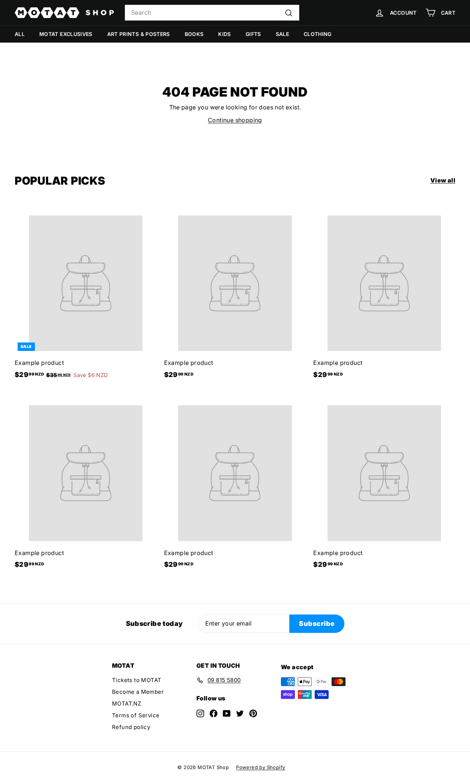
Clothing (318, 34)
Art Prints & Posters (138, 34)
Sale (282, 34)
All (20, 34)
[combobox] (212, 13)
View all (442, 180)
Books (194, 34)
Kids (224, 34)
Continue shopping (235, 120)
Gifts (253, 34)
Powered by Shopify (260, 767)
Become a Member (138, 691)
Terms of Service (135, 715)
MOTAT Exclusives (66, 34)
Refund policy (131, 727)
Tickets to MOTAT (136, 680)
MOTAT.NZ (126, 703)
